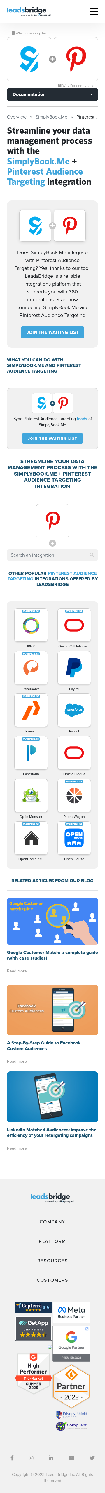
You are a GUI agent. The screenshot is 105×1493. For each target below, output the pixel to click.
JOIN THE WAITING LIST (53, 332)
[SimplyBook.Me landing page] (29, 59)
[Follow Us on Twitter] (92, 1458)
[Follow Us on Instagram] (31, 1458)
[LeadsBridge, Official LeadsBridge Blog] (29, 11)
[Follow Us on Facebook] (12, 1458)
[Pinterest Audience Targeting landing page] (76, 59)
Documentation (29, 94)
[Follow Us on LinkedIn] (51, 1458)
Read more (17, 971)
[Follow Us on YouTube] (71, 1458)
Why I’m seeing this (31, 33)
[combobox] (52, 555)
